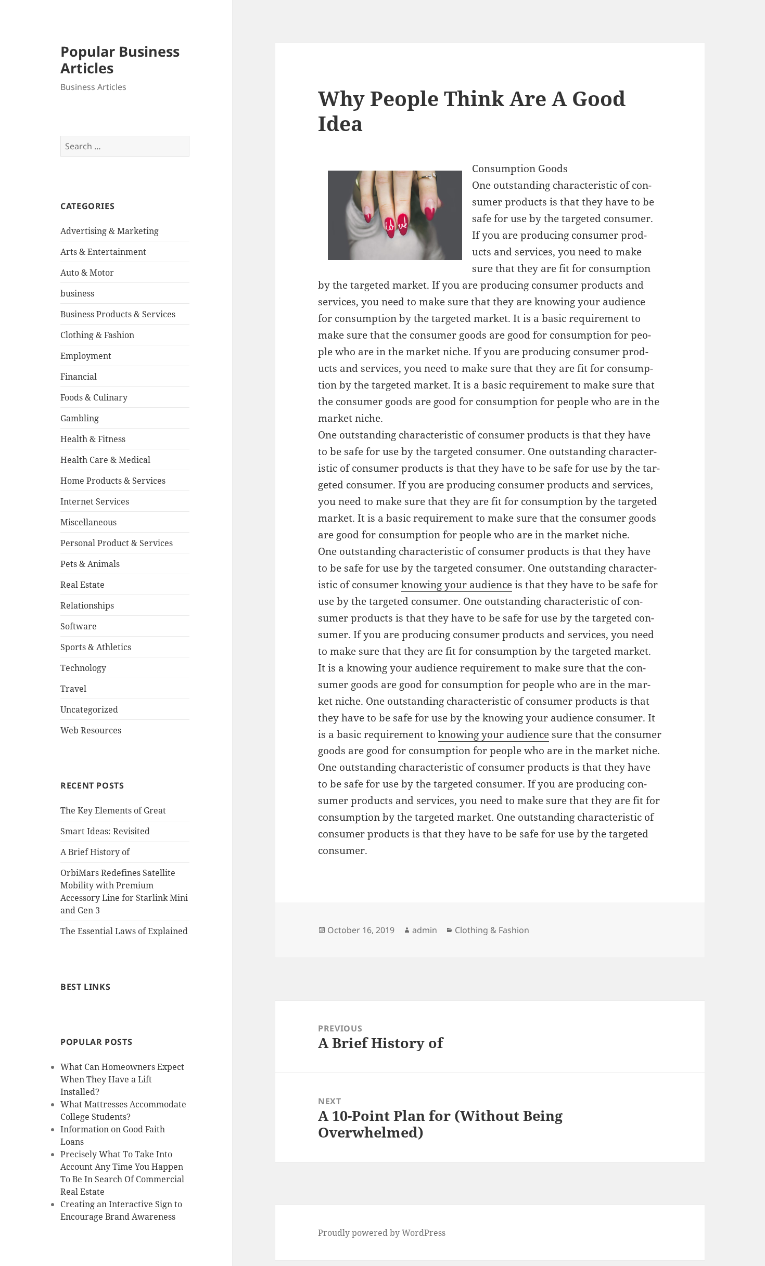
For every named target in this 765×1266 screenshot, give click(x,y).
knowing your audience (456, 584)
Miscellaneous (88, 522)
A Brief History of (95, 852)
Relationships (87, 605)
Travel (73, 688)
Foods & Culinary (94, 397)
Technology (83, 668)
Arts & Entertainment (103, 251)
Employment (85, 355)
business (77, 293)
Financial (78, 376)
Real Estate (82, 584)
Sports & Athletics (95, 647)
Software (78, 626)
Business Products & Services (117, 314)
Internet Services (94, 501)
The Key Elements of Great (113, 810)
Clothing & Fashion (97, 335)
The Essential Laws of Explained (124, 931)
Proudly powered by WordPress (381, 1232)
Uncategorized (89, 709)
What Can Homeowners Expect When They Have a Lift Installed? (122, 1079)
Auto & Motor (87, 272)
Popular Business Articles (120, 59)
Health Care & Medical (105, 460)
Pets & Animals (90, 564)
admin (424, 930)
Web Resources (90, 730)
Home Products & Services (112, 480)
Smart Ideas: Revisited (105, 831)
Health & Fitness (92, 439)
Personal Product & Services (116, 543)
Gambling (79, 418)
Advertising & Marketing (109, 231)
